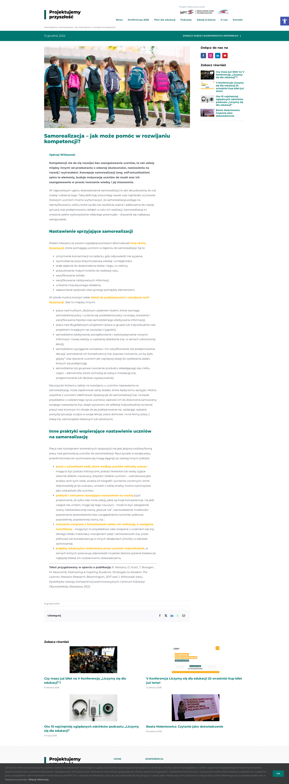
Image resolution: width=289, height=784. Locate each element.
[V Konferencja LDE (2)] (195, 647)
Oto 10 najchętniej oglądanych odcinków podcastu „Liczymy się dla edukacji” (229, 100)
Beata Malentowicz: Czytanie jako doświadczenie (228, 113)
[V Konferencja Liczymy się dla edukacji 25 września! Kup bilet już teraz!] (207, 83)
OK (278, 773)
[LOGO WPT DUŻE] (197, 11)
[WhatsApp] (178, 615)
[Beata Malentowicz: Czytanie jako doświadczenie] (207, 111)
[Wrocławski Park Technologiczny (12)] (93, 695)
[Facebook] (160, 615)
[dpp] (195, 695)
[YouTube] (225, 55)
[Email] (184, 615)
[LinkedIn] (172, 615)
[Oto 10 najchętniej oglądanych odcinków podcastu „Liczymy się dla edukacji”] (207, 97)
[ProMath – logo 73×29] (223, 10)
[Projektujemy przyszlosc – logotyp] (62, 11)
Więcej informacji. (38, 779)
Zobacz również (56, 642)
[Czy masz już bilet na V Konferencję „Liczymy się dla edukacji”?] (207, 72)
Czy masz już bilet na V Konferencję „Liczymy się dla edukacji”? (230, 74)
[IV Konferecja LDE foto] (93, 647)
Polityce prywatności (16, 779)
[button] (284, 21)
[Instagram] (210, 55)
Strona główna (50, 27)
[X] (166, 615)
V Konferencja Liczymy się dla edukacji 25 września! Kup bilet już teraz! (230, 87)
